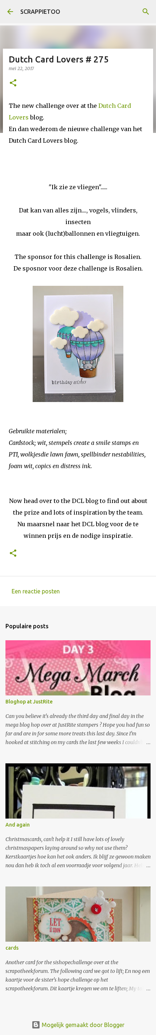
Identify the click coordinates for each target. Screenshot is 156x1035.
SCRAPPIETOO (40, 11)
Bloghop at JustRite (29, 702)
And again (17, 825)
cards (12, 948)
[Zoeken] (145, 11)
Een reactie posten (36, 591)
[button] (13, 83)
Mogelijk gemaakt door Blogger (82, 1025)
